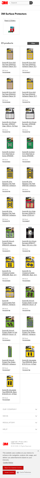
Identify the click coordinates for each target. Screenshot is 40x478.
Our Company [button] (10, 409)
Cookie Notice (8, 463)
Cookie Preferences (17, 443)
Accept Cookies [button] (9, 472)
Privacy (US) (23, 442)
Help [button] (5, 429)
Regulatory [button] (9, 423)
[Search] (31, 2)
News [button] (5, 416)
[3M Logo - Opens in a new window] (5, 2)
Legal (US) (14, 442)
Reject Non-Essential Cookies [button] (13, 467)
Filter (33, 43)
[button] (24, 472)
